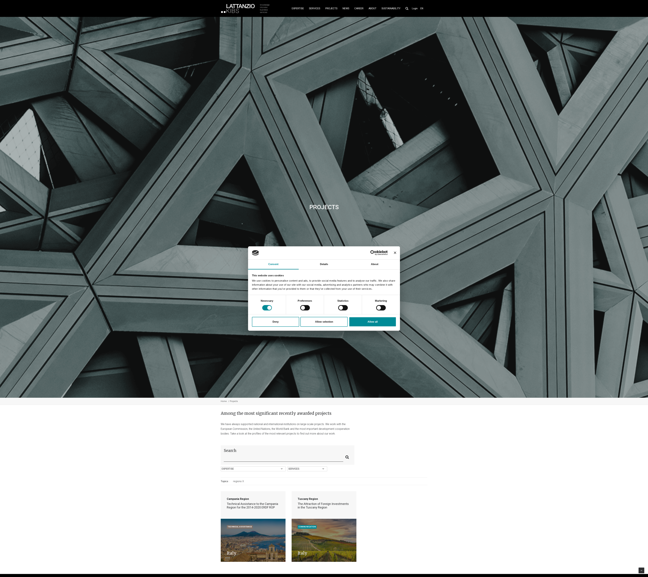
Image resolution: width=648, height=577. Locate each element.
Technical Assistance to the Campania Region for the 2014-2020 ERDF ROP (252, 505)
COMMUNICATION (307, 527)
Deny (276, 321)
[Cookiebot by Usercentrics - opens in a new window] (373, 252)
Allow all (373, 321)
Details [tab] (324, 264)
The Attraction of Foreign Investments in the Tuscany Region (323, 505)
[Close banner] (395, 253)
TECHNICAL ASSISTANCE (240, 527)
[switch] (305, 307)
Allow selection (324, 321)
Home (224, 401)
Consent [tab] (273, 264)
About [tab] (374, 264)
